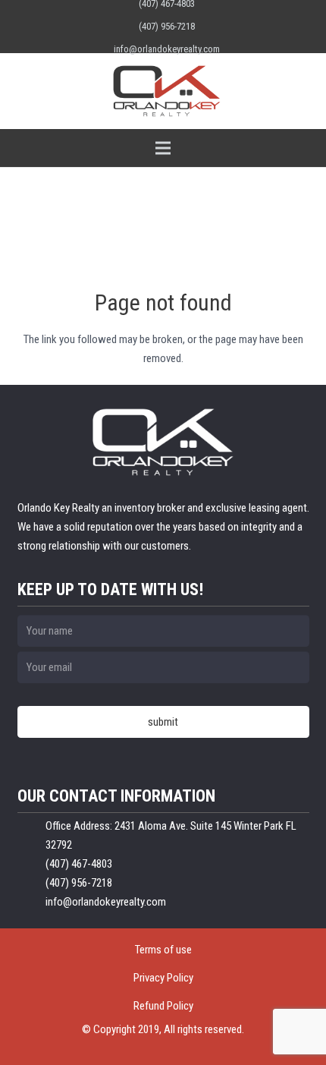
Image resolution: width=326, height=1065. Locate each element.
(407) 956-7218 (167, 26)
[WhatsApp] (298, 26)
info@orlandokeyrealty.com (167, 49)
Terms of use (163, 949)
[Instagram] (25, 26)
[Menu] (163, 148)
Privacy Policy (163, 978)
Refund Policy (163, 1006)
